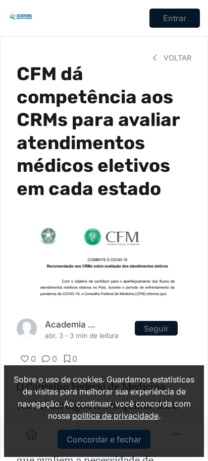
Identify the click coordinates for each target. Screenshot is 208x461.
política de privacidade (115, 416)
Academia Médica (70, 324)
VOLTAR (176, 57)
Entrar (174, 18)
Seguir (156, 328)
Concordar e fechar (104, 439)
